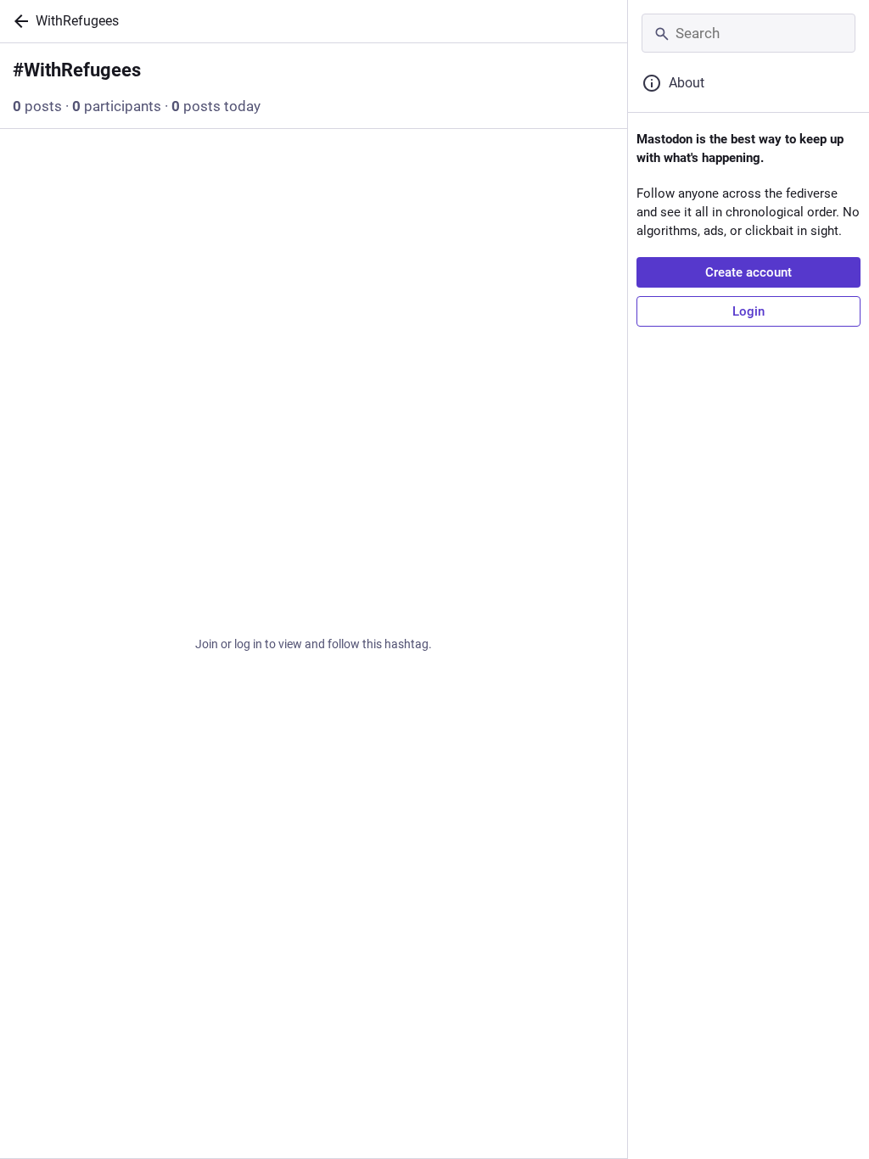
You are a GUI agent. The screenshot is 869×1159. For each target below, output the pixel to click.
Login (748, 311)
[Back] (18, 21)
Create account (748, 272)
